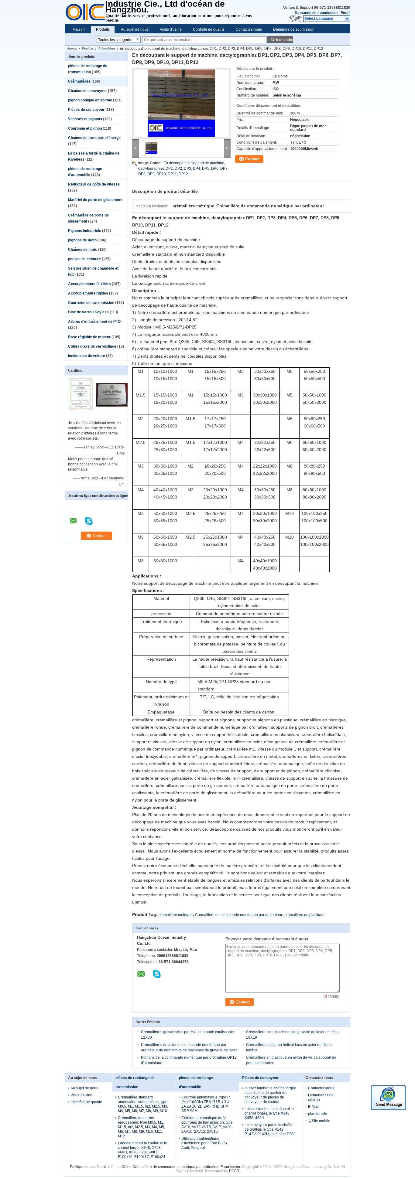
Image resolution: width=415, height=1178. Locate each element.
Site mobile (321, 1121)
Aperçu (72, 48)
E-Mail (313, 1107)
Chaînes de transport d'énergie (95, 138)
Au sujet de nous (135, 29)
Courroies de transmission (91, 303)
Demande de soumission (316, 13)
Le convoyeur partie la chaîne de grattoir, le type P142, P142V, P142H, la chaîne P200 (270, 1129)
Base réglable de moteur (89, 337)
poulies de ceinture (84, 259)
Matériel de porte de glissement (95, 200)
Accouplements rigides (88, 293)
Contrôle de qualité (209, 29)
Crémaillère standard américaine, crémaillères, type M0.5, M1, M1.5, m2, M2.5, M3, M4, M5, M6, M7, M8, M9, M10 (143, 1104)
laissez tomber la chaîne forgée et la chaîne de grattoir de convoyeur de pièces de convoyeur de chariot (270, 1095)
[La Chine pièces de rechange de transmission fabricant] (85, 12)
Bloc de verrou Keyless (88, 312)
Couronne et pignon (85, 128)
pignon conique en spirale (90, 100)
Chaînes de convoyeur (87, 91)
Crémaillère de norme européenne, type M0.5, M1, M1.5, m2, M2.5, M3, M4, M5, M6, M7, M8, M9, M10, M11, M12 (141, 1127)
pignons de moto (82, 240)
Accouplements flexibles (89, 284)
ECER (234, 1171)
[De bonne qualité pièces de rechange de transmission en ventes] (80, 410)
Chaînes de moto (82, 249)
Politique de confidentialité (92, 1167)
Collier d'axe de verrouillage (92, 346)
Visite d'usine (171, 29)
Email (345, 13)
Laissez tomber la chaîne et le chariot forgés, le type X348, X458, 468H (269, 1113)
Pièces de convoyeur (86, 109)
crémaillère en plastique (304, 915)
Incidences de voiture (86, 356)
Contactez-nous (249, 29)
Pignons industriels (84, 231)
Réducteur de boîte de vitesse (94, 184)
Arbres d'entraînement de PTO (94, 321)
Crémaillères (106, 48)
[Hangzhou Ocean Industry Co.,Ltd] (347, 19)
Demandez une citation (321, 1097)
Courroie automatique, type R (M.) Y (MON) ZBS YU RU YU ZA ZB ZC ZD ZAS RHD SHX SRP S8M (205, 1104)
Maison (79, 29)
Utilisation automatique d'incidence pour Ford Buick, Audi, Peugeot (204, 1143)
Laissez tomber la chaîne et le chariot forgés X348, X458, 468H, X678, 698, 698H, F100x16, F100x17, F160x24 (142, 1150)
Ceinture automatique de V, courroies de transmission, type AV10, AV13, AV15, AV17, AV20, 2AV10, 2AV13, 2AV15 (207, 1125)
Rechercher (283, 39)
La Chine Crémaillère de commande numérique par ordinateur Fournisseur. (179, 1167)
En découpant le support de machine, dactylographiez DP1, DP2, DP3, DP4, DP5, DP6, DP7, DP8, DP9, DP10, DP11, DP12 (183, 168)
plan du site (317, 1114)
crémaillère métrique (176, 915)
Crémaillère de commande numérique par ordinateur (238, 915)
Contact (252, 159)
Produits (103, 29)
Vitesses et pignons (85, 119)
